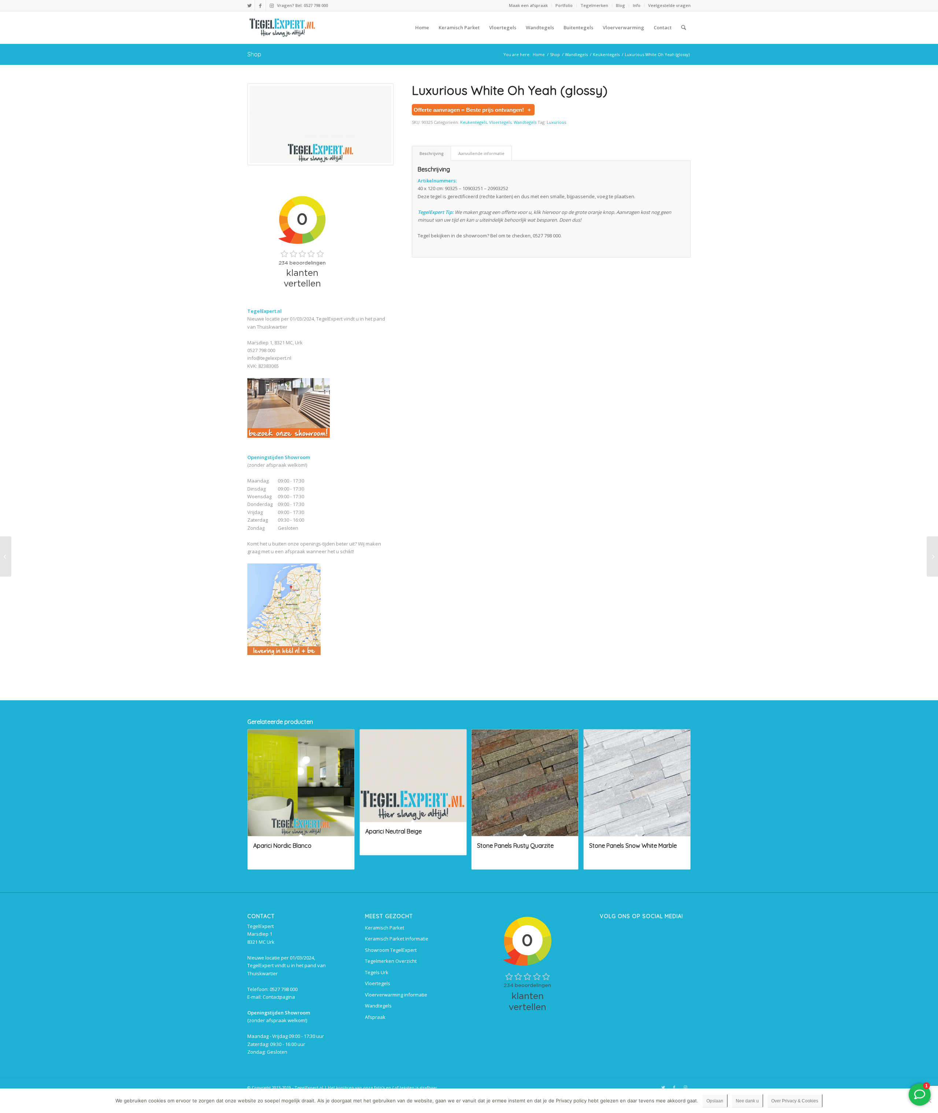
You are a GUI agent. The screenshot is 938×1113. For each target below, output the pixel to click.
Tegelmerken (594, 5)
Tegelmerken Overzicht (391, 961)
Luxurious (556, 122)
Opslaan (714, 1100)
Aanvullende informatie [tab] (481, 153)
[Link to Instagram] (271, 5)
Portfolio (564, 5)
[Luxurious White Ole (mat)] (932, 556)
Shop (254, 54)
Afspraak (375, 1017)
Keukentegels (473, 122)
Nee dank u (747, 1100)
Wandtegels (525, 122)
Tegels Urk (376, 972)
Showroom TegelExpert (391, 950)
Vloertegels (500, 122)
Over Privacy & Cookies (794, 1100)
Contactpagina (279, 997)
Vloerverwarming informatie (396, 994)
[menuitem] (528, 5)
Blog (620, 5)
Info (636, 5)
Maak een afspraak (528, 5)
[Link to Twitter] (249, 5)
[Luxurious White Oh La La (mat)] (5, 556)
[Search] (683, 27)
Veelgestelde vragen (669, 5)
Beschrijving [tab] (432, 153)
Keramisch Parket (384, 927)
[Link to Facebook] (260, 5)
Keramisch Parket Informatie (396, 938)
